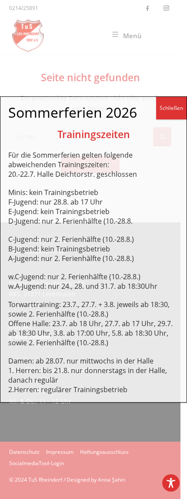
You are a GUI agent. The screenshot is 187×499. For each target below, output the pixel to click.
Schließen (171, 108)
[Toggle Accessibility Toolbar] (170, 482)
